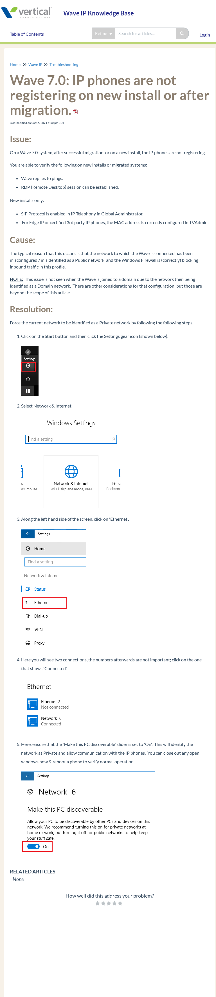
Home (15, 64)
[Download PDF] (74, 110)
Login (204, 34)
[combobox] (145, 33)
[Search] (182, 33)
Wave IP (35, 64)
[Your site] (29, 7)
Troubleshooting (64, 64)
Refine (101, 33)
